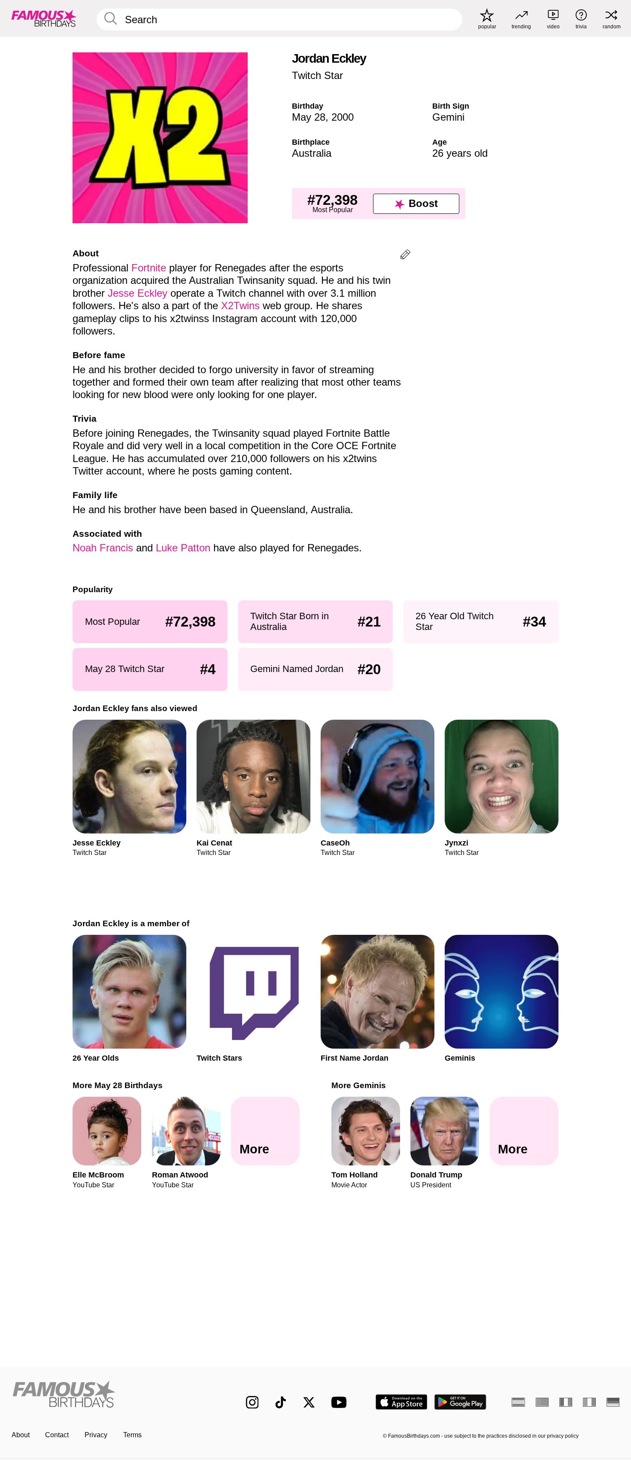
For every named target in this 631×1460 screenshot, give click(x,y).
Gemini (448, 117)
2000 (342, 117)
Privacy (96, 1435)
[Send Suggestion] (405, 256)
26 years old (460, 153)
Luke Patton (183, 548)
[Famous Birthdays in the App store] (402, 1402)
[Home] (111, 1395)
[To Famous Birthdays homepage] (44, 18)
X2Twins (240, 305)
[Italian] (589, 1402)
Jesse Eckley (137, 293)
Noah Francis (103, 548)
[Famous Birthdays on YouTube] (340, 1402)
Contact (57, 1435)
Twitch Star (317, 75)
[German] (613, 1402)
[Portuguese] (542, 1402)
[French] (566, 1402)
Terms (132, 1435)
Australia (311, 153)
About (21, 1435)
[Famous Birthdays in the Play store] (460, 1402)
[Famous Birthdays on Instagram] (252, 1402)
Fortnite (148, 268)
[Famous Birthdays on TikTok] (280, 1402)
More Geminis (358, 1085)
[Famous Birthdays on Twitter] (309, 1402)
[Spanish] (518, 1402)
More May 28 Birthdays (118, 1085)
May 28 (308, 117)
